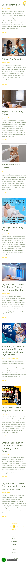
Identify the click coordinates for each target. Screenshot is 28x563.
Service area (14, 541)
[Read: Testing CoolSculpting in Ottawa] (14, 211)
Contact (14, 552)
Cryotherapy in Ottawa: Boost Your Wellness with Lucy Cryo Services (14, 486)
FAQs (3, 414)
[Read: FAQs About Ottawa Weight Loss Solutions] (11, 395)
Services (14, 547)
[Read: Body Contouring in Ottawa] (14, 153)
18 (23, 526)
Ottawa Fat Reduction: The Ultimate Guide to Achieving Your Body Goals (12, 446)
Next (14, 529)
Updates (4, 8)
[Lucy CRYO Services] (3, 3)
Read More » (5, 32)
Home (14, 536)
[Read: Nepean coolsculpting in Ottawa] (14, 99)
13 (10, 526)
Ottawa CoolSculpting (12, 59)
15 (17, 526)
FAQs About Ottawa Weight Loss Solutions (12, 409)
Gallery (14, 549)
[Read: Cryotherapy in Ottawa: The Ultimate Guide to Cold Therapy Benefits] (14, 272)
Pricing (14, 544)
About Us (14, 539)
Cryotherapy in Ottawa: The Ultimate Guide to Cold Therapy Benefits (13, 287)
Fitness (4, 358)
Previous (14, 523)
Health (8, 358)
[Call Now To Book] (4, 560)
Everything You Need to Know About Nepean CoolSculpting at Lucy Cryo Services (13, 350)
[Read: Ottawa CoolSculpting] (14, 46)
